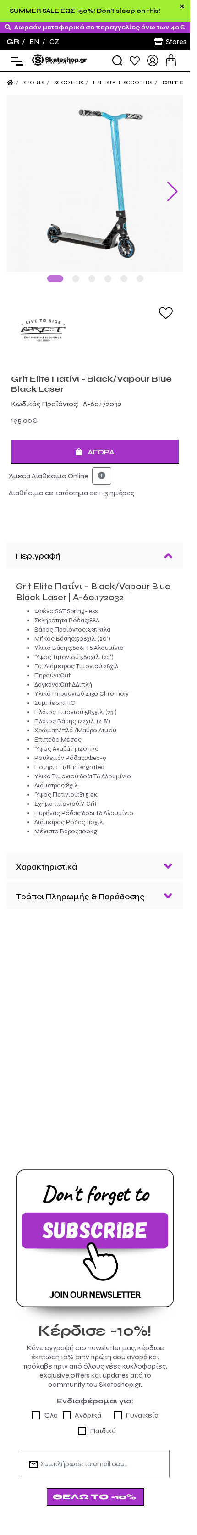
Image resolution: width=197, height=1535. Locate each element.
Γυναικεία (142, 1415)
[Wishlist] (135, 60)
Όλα (51, 1415)
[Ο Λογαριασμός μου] (152, 59)
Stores (176, 41)
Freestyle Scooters (122, 82)
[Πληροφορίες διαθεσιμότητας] (101, 476)
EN (34, 41)
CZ (54, 41)
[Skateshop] (60, 59)
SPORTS (33, 82)
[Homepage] (10, 82)
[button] (55, 278)
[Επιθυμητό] (165, 312)
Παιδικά (103, 1430)
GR (12, 41)
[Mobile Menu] (15, 61)
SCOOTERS (68, 82)
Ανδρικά (88, 1415)
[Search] (117, 60)
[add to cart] (170, 60)
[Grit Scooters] (95, 331)
